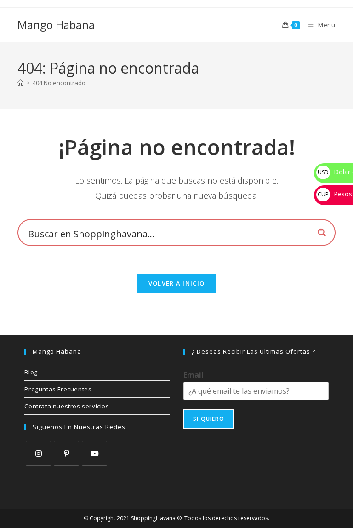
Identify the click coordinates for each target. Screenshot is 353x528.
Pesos (335, 193)
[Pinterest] (66, 453)
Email (193, 375)
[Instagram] (38, 453)
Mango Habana (56, 24)
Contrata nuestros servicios (66, 406)
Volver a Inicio (176, 283)
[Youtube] (94, 453)
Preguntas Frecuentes (57, 389)
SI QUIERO (208, 419)
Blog (30, 372)
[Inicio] (20, 83)
